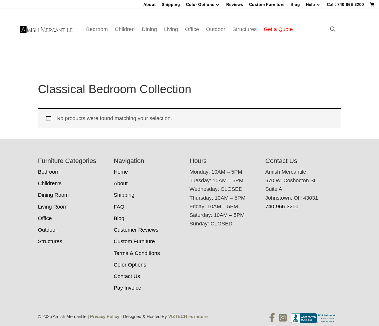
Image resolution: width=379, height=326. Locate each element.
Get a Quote (278, 29)
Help (310, 4)
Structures (244, 29)
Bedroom (97, 29)
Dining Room (53, 195)
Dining (149, 29)
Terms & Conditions (137, 253)
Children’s (50, 183)
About (149, 4)
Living (171, 29)
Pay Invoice (127, 288)
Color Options (200, 4)
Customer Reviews (136, 230)
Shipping (171, 4)
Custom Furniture (267, 4)
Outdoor (215, 29)
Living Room (53, 207)
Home (121, 172)
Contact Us (127, 276)
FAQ (119, 207)
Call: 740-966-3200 (345, 4)
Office (192, 29)
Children (125, 29)
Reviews (234, 4)
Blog (295, 4)
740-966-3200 (281, 206)
